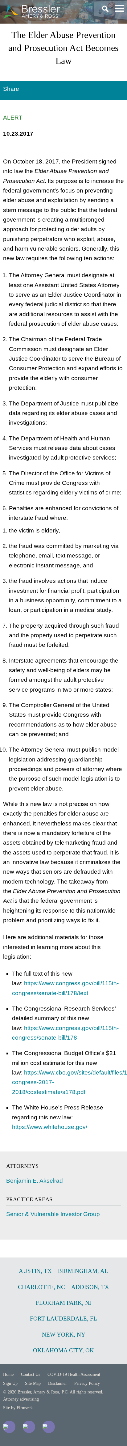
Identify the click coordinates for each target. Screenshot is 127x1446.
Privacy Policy (87, 1383)
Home (8, 1374)
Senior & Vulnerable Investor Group (53, 1214)
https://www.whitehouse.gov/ (49, 1127)
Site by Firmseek (18, 1408)
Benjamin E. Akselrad (34, 1180)
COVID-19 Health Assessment (73, 1374)
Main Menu (119, 8)
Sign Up (10, 1383)
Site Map (33, 1383)
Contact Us (30, 1374)
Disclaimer (57, 1383)
